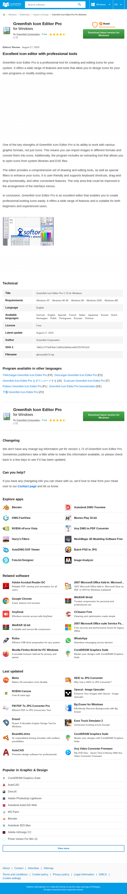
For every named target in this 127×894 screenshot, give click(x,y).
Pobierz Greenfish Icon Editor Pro (22, 386)
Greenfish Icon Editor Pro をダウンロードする (30, 380)
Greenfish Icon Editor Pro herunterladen (72, 386)
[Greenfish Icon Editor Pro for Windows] (7, 30)
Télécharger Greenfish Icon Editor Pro (25, 375)
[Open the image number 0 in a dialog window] (28, 231)
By (26, 34)
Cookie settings (12, 878)
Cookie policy (40, 874)
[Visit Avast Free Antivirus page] (103, 25)
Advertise (33, 868)
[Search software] (79, 4)
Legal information (84, 874)
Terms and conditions (15, 874)
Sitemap (48, 868)
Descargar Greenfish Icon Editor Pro (76, 375)
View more (63, 848)
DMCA (103, 874)
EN (116, 4)
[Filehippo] (12, 4)
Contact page (27, 486)
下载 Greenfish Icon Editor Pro (20, 392)
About (6, 868)
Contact (18, 868)
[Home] (4, 14)
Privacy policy (61, 874)
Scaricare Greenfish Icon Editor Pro (84, 380)
